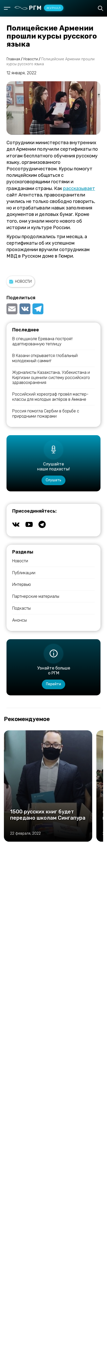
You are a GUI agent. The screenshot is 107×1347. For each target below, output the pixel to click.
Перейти (53, 684)
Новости (23, 281)
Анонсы (19, 620)
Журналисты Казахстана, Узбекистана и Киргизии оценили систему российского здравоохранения (51, 377)
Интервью (21, 584)
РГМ (45, 7)
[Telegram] (37, 308)
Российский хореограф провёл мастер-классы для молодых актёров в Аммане (50, 397)
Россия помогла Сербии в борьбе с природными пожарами (45, 413)
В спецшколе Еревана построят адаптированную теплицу (42, 341)
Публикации (23, 572)
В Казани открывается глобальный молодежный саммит (45, 358)
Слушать (53, 480)
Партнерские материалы (35, 596)
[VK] (24, 308)
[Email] (12, 308)
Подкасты (21, 608)
